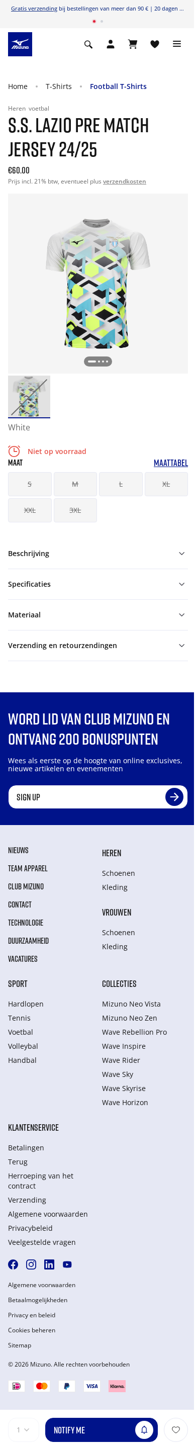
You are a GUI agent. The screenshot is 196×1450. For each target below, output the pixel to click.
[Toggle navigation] (177, 44)
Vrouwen (116, 912)
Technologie (25, 923)
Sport (18, 983)
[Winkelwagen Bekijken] (133, 44)
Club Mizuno (26, 886)
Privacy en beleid (31, 1315)
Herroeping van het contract (40, 1181)
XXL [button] (30, 510)
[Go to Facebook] (13, 1264)
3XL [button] (75, 510)
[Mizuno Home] (20, 43)
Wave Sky (117, 1074)
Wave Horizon (125, 1102)
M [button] (75, 484)
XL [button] (166, 484)
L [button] (121, 484)
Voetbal (20, 1032)
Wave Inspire (124, 1046)
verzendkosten (124, 181)
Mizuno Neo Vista (131, 1004)
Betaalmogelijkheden (37, 1300)
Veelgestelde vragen (42, 1242)
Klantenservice (33, 1127)
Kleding (115, 887)
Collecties (119, 983)
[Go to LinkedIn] (49, 1264)
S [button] (30, 484)
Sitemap (19, 1345)
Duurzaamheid (28, 941)
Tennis (19, 1018)
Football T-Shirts (118, 86)
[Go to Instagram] (31, 1264)
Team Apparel (28, 868)
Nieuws (18, 850)
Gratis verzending (34, 8)
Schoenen (118, 873)
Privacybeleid (30, 1228)
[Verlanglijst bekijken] (155, 44)
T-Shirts (59, 86)
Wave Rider (121, 1060)
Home (18, 86)
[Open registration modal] (111, 44)
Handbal (22, 1060)
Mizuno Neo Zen (129, 1018)
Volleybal (23, 1046)
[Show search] (88, 44)
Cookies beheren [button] (31, 1330)
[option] (29, 397)
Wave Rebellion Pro (134, 1032)
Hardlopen (26, 1004)
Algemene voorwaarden (48, 1214)
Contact (20, 904)
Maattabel (171, 463)
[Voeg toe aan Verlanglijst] (176, 1430)
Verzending (27, 1200)
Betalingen (26, 1147)
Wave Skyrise (124, 1088)
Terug (18, 1161)
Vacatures (23, 959)
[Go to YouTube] (67, 1264)
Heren (111, 852)
